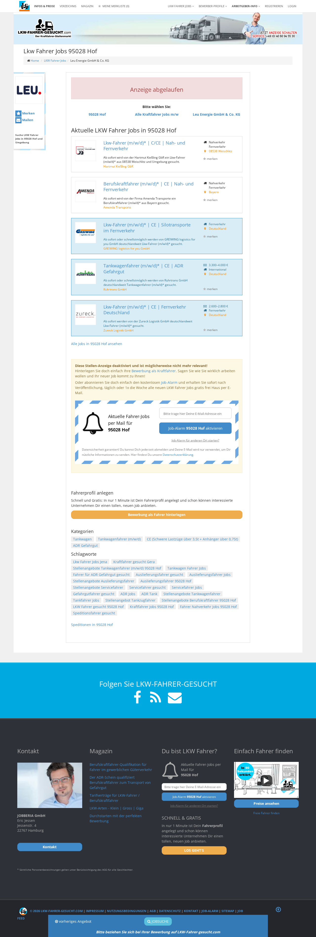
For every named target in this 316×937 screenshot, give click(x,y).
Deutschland (217, 228)
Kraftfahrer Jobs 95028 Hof (152, 606)
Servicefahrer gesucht (147, 587)
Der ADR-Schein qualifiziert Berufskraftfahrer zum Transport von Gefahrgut (120, 782)
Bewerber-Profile (212, 6)
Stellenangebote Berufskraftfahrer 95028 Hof (199, 600)
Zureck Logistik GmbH (118, 330)
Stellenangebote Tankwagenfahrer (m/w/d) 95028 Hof (117, 568)
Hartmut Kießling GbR (118, 166)
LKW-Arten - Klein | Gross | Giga (116, 808)
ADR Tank (149, 593)
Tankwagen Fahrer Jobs (186, 568)
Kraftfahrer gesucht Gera (134, 561)
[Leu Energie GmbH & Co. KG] (29, 90)
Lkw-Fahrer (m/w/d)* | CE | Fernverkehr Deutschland (144, 309)
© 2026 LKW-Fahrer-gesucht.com (56, 911)
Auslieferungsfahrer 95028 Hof (165, 581)
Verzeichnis (68, 6)
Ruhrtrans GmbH (115, 289)
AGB (153, 911)
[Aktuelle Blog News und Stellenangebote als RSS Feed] (155, 698)
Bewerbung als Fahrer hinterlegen (156, 514)
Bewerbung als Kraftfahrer (154, 370)
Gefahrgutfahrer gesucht (93, 593)
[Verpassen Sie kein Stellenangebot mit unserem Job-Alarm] (174, 698)
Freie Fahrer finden (266, 813)
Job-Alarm (169, 382)
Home (35, 60)
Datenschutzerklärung (178, 455)
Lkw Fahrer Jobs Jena (90, 561)
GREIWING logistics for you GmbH (126, 248)
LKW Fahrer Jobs (55, 60)
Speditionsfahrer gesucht (94, 613)
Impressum (95, 911)
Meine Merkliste (115, 6)
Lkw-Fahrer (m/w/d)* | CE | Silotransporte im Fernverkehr (147, 227)
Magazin (87, 6)
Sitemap (227, 911)
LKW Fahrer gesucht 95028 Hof (98, 606)
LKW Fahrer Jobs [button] (180, 6)
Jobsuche (160, 921)
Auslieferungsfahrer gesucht (159, 574)
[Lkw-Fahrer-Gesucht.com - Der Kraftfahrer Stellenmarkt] (44, 28)
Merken (28, 113)
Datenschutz (170, 911)
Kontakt (191, 911)
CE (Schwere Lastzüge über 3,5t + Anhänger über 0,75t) (192, 539)
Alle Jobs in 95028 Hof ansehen (96, 343)
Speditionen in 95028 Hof (92, 624)
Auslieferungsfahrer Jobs (210, 574)
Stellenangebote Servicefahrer (98, 587)
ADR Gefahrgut (85, 545)
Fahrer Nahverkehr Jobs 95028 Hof (208, 606)
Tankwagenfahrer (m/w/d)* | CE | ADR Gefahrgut (143, 268)
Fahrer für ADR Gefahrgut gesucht (101, 574)
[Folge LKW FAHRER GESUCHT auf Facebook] (137, 698)
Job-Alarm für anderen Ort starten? (195, 440)
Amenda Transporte (117, 207)
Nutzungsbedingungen (126, 911)
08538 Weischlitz (220, 151)
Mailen (27, 120)
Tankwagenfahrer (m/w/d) (119, 539)
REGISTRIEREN (274, 6)
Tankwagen (82, 539)
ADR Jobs (127, 593)
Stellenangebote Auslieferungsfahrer (103, 581)
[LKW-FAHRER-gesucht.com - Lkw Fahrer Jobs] (24, 6)
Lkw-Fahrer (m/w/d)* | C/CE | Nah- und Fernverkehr (144, 145)
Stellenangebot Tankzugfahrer (130, 600)
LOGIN (292, 6)
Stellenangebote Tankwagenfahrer (191, 593)
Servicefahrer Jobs (187, 587)
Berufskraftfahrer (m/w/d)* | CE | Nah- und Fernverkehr (148, 186)
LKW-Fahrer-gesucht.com (198, 932)
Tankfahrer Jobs (86, 600)
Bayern (214, 192)
